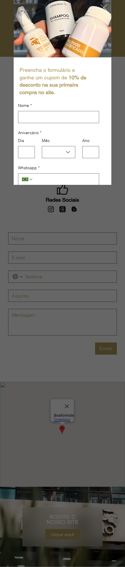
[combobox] (58, 152)
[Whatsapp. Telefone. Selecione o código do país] (27, 179)
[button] (104, 7)
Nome (25, 105)
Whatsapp (29, 167)
